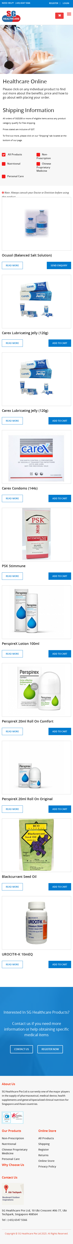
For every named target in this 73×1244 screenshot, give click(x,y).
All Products (14, 154)
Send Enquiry (59, 265)
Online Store (47, 1131)
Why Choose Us (13, 1165)
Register (53, 3)
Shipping (44, 1144)
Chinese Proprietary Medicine (43, 167)
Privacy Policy (47, 1166)
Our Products (11, 1131)
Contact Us (21, 1049)
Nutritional (13, 163)
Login (66, 3)
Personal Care (15, 176)
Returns (43, 1155)
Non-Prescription (43, 156)
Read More (12, 265)
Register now (50, 1049)
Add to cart (59, 343)
